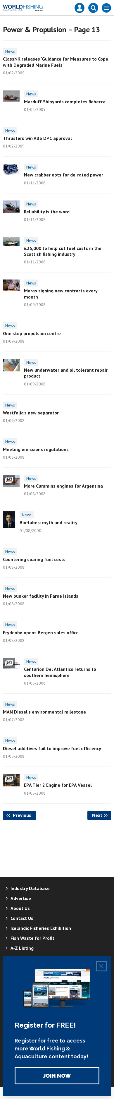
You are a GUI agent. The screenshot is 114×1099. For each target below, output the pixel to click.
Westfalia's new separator (31, 413)
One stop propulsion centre (32, 333)
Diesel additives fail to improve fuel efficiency (52, 748)
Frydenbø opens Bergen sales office (41, 632)
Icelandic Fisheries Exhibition (41, 928)
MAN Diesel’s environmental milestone (44, 712)
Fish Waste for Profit (32, 938)
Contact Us (22, 918)
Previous (24, 815)
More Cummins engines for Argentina (63, 486)
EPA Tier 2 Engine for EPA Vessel (58, 785)
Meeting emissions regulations (36, 449)
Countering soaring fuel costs (34, 559)
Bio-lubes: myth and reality (48, 522)
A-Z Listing (22, 948)
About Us (20, 908)
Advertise (21, 898)
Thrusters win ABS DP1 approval (37, 138)
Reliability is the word (47, 212)
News (10, 51)
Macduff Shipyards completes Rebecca (65, 101)
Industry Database (30, 888)
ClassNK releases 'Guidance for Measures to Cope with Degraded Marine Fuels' (55, 62)
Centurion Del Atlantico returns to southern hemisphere (60, 672)
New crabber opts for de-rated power (63, 175)
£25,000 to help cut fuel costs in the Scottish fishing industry (62, 251)
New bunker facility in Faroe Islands (40, 596)
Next (101, 815)
